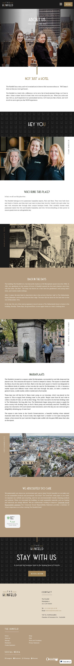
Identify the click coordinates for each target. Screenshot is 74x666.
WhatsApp (26, 658)
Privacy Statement (34, 643)
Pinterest (35, 658)
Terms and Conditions (35, 640)
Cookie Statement (10, 645)
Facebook (18, 658)
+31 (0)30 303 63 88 (50, 608)
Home (6, 636)
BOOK (68, 4)
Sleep (30, 636)
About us (7, 638)
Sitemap (7, 640)
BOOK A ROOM (37, 574)
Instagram (9, 658)
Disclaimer (8, 643)
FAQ (30, 638)
